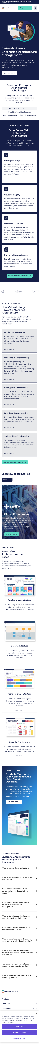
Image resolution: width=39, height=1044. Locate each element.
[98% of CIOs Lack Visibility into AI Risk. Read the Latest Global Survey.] (16, 2)
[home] (8, 8)
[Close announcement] (36, 2)
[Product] (36, 999)
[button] (35, 8)
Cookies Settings (19, 1038)
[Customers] (36, 1008)
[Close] (36, 1013)
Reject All (19, 1026)
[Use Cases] (36, 1003)
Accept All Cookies (19, 1032)
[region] (19, 1026)
